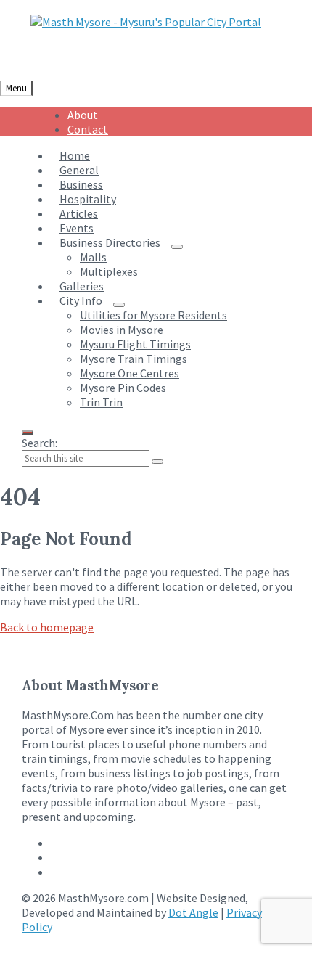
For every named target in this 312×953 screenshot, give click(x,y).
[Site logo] (145, 22)
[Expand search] (27, 432)
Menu (16, 88)
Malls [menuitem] (93, 257)
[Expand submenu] (177, 247)
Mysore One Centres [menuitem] (129, 373)
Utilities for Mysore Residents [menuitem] (153, 315)
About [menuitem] (82, 114)
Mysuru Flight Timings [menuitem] (135, 344)
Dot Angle (193, 912)
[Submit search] (157, 461)
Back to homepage (47, 627)
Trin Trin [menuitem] (101, 402)
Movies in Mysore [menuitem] (121, 329)
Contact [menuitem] (87, 129)
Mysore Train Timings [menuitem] (133, 358)
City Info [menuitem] (80, 300)
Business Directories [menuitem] (109, 242)
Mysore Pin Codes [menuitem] (123, 387)
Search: (39, 442)
